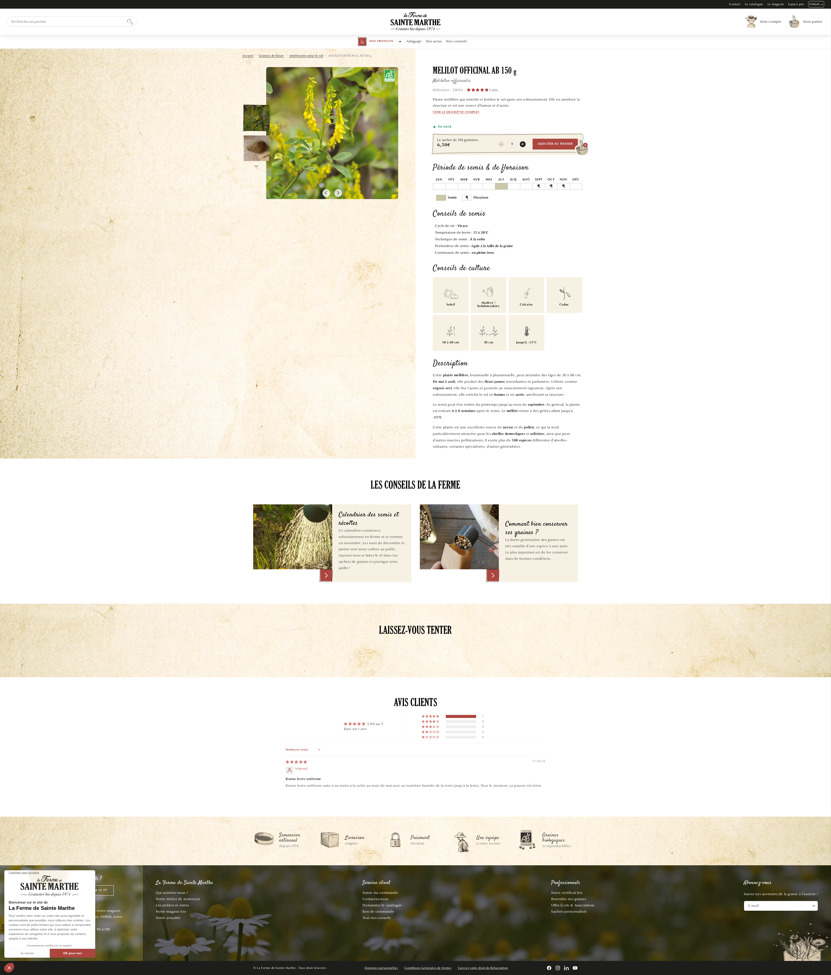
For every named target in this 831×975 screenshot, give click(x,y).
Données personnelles (381, 968)
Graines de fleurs (271, 56)
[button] (375, 41)
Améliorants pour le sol (306, 56)
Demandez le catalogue (382, 905)
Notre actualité (168, 918)
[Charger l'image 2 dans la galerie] (256, 148)
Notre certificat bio (567, 893)
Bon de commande (378, 911)
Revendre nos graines (568, 899)
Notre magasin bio (171, 911)
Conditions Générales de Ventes (427, 968)
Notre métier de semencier (178, 899)
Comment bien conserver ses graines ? (536, 528)
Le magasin (776, 4)
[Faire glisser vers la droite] (338, 193)
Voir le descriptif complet (456, 112)
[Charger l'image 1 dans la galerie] (256, 118)
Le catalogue (754, 4)
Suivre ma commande (380, 893)
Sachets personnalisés (569, 911)
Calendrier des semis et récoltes (369, 519)
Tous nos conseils (376, 918)
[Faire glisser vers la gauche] (326, 193)
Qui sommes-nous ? (172, 893)
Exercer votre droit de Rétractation (483, 968)
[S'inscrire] (813, 906)
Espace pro (796, 4)
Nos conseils (456, 41)
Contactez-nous (375, 899)
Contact (734, 4)
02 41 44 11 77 (95, 890)
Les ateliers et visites (172, 905)
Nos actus (434, 41)
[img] (296, 762)
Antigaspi (413, 41)
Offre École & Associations (572, 905)
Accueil (247, 56)
